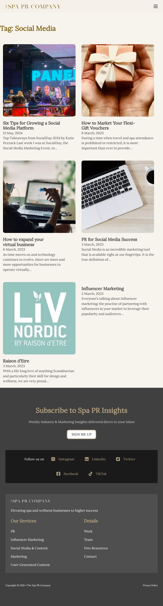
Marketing (19, 556)
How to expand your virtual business (23, 241)
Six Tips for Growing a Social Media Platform (31, 125)
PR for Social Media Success (109, 239)
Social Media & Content (29, 548)
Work (88, 531)
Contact (90, 556)
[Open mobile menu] (156, 6)
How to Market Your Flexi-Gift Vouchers (108, 125)
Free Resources (96, 548)
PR (13, 531)
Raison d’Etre (16, 361)
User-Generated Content (30, 565)
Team (88, 539)
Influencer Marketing (103, 288)
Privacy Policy (150, 585)
